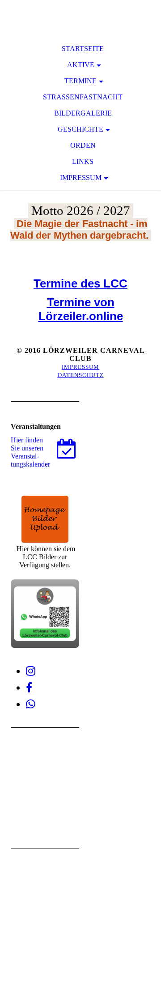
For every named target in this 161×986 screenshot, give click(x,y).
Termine (80, 81)
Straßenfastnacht (83, 97)
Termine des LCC (80, 283)
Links (82, 161)
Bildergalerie (83, 113)
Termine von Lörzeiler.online (80, 309)
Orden (83, 145)
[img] (80, 18)
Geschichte (80, 129)
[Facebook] (29, 688)
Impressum (81, 177)
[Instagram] (30, 671)
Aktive (80, 65)
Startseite (83, 48)
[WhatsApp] (30, 704)
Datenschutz (81, 375)
